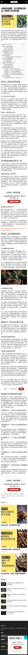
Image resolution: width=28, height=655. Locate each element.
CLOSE (26, 637)
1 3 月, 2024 (4, 575)
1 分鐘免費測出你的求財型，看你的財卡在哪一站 (13, 56)
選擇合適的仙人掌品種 (8, 52)
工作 (2, 458)
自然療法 (13, 495)
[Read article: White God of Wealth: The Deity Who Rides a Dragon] (3, 596)
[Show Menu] (1, 2)
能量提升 (8, 495)
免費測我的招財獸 (14, 201)
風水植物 (3, 497)
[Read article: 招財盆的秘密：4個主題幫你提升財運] (14, 514)
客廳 (16, 432)
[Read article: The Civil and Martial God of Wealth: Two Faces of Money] (3, 613)
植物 (2, 86)
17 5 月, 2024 (4, 527)
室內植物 (5, 494)
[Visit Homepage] (14, 2)
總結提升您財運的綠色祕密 (8, 67)
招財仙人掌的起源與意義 (8, 46)
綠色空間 (3, 495)
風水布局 (23, 495)
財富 (3, 88)
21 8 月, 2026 (10, 585)
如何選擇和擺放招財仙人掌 (8, 51)
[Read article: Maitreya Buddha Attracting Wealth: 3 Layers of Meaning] (3, 601)
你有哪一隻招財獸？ (7, 55)
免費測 (21, 388)
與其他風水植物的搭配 (8, 64)
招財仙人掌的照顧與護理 (8, 58)
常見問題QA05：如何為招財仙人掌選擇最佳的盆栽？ (14, 74)
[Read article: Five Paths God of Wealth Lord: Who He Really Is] (3, 607)
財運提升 (18, 495)
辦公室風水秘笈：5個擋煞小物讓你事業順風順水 (13, 573)
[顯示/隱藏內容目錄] (22, 44)
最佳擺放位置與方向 (8, 53)
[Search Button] (26, 2)
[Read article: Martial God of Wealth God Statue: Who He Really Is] (3, 590)
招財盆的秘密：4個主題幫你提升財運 (10, 525)
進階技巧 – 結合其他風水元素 (8, 62)
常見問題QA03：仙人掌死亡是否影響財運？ (12, 71)
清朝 (19, 146)
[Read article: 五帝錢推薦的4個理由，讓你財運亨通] (14, 538)
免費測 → (17, 647)
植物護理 (21, 494)
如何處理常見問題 (7, 61)
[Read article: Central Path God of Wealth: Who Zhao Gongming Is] (3, 584)
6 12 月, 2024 (4, 551)
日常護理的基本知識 (8, 60)
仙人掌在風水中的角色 (8, 48)
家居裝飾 (10, 494)
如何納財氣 (4, 522)
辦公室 (15, 211)
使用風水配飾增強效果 (8, 65)
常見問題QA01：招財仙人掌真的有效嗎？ (12, 68)
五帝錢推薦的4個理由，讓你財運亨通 (10, 549)
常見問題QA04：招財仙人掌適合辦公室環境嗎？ (13, 73)
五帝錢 (2, 144)
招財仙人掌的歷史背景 (8, 49)
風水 (18, 86)
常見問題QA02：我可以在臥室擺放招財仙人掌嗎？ (13, 70)
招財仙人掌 (16, 494)
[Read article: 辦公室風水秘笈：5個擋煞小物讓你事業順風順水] (14, 562)
